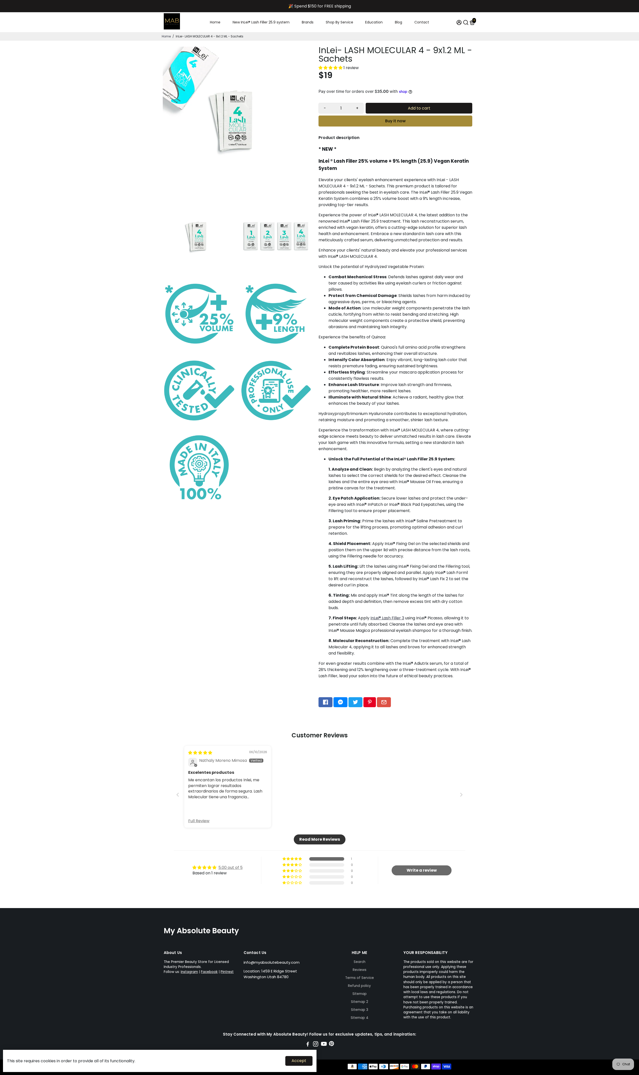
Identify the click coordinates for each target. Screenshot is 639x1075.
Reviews (359, 969)
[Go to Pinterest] (369, 702)
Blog (398, 22)
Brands (308, 22)
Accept (299, 1061)
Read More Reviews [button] (319, 839)
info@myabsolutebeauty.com (272, 962)
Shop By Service (339, 22)
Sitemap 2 (359, 1001)
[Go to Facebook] (325, 702)
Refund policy (359, 985)
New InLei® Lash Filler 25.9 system (261, 22)
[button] (331, 68)
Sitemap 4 (359, 1017)
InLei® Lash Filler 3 (387, 618)
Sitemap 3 (359, 1009)
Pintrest (227, 971)
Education (374, 22)
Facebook (209, 971)
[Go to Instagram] (316, 1044)
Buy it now (395, 121)
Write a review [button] (422, 870)
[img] (200, 753)
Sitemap (359, 993)
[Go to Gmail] (384, 702)
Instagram (189, 971)
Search (359, 961)
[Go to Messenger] (340, 702)
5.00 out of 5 (230, 867)
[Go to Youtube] (324, 1044)
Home (215, 22)
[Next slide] (461, 794)
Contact (421, 22)
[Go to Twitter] (355, 702)
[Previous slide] (178, 794)
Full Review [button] (198, 821)
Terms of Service (359, 977)
